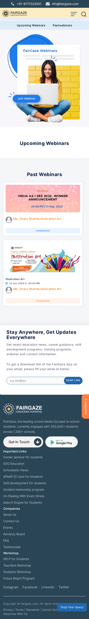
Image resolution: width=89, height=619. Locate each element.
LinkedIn (47, 587)
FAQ (6, 540)
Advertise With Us (15, 614)
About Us (9, 514)
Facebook (29, 587)
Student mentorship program (23, 489)
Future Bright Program (19, 578)
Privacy (8, 609)
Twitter (64, 587)
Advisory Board (14, 534)
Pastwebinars (62, 25)
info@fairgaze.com (65, 4)
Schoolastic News (15, 470)
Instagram (10, 587)
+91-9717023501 (29, 4)
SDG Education (13, 463)
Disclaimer (33, 609)
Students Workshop (17, 572)
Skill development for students (24, 483)
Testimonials (12, 547)
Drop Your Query (72, 607)
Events (8, 527)
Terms (19, 609)
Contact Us (11, 521)
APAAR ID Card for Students (23, 476)
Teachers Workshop (17, 565)
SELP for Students (16, 559)
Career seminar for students (23, 457)
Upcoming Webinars (31, 25)
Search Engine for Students (22, 502)
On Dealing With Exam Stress (23, 496)
